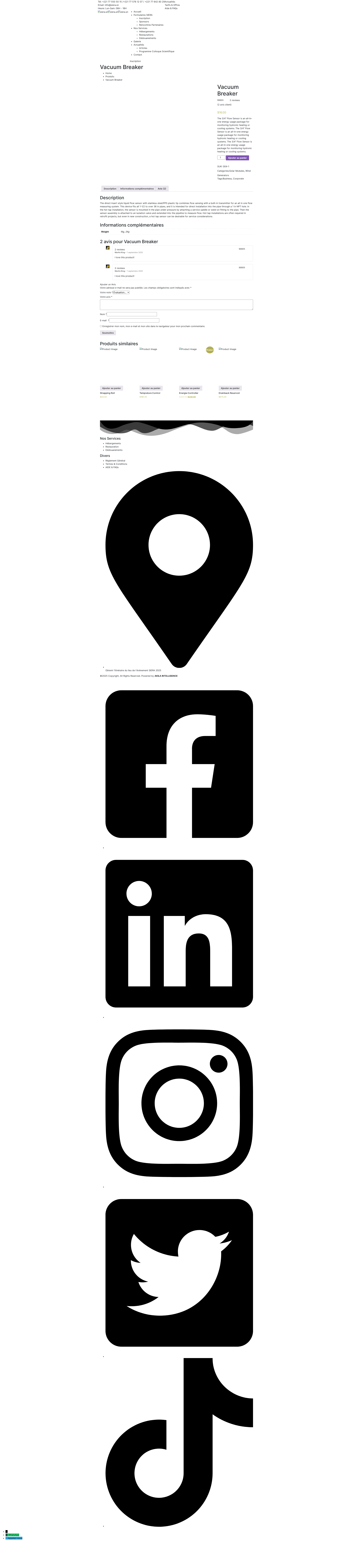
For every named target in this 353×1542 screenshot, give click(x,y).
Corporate (238, 178)
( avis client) (224, 104)
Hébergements (146, 31)
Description (110, 188)
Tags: (220, 178)
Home (108, 73)
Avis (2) (162, 188)
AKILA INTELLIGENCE (166, 675)
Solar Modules (236, 170)
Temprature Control (150, 393)
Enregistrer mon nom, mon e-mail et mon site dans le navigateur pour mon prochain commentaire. (153, 326)
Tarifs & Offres (172, 5)
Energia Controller (188, 393)
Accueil (137, 11)
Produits (109, 76)
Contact (138, 54)
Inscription (144, 18)
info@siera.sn (112, 5)
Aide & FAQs (171, 8)
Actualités (170, 1)
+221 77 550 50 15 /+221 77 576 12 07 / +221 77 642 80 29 (133, 1)
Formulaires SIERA (143, 15)
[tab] (110, 189)
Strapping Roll (107, 393)
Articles (143, 48)
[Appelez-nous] (7, 1538)
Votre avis (106, 296)
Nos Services (140, 28)
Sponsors (144, 21)
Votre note (106, 292)
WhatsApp (13, 1534)
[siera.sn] (103, 11)
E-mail (104, 320)
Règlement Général (115, 460)
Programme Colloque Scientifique (156, 51)
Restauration (112, 446)
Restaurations (146, 34)
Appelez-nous (15, 1538)
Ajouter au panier (237, 157)
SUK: (219, 166)
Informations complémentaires (137, 188)
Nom (103, 314)
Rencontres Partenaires (151, 24)
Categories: (223, 170)
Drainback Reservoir (229, 393)
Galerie (137, 41)
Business (227, 178)
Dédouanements (147, 38)
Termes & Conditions (116, 464)
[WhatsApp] (7, 1534)
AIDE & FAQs (112, 467)
